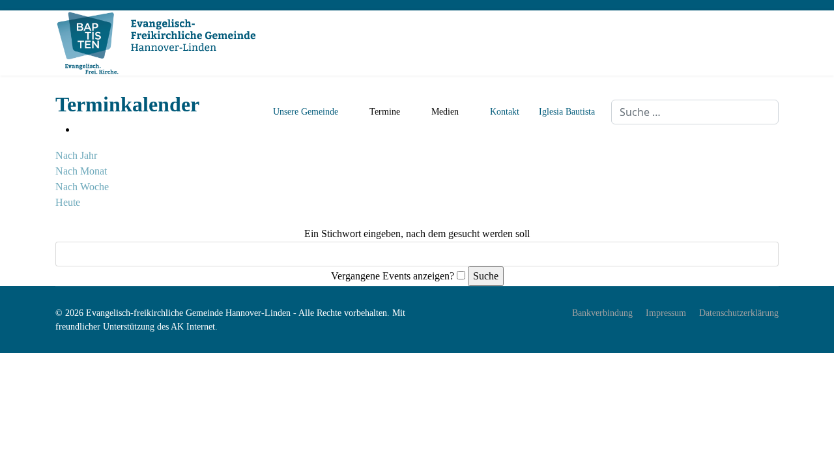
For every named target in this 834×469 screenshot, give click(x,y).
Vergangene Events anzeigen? (392, 275)
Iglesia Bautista (567, 112)
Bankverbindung (602, 313)
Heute (67, 202)
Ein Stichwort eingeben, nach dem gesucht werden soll (417, 233)
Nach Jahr (76, 155)
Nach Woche (82, 186)
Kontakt (504, 112)
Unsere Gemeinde (305, 112)
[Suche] (59, 217)
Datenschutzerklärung (739, 313)
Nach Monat (81, 171)
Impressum (666, 313)
